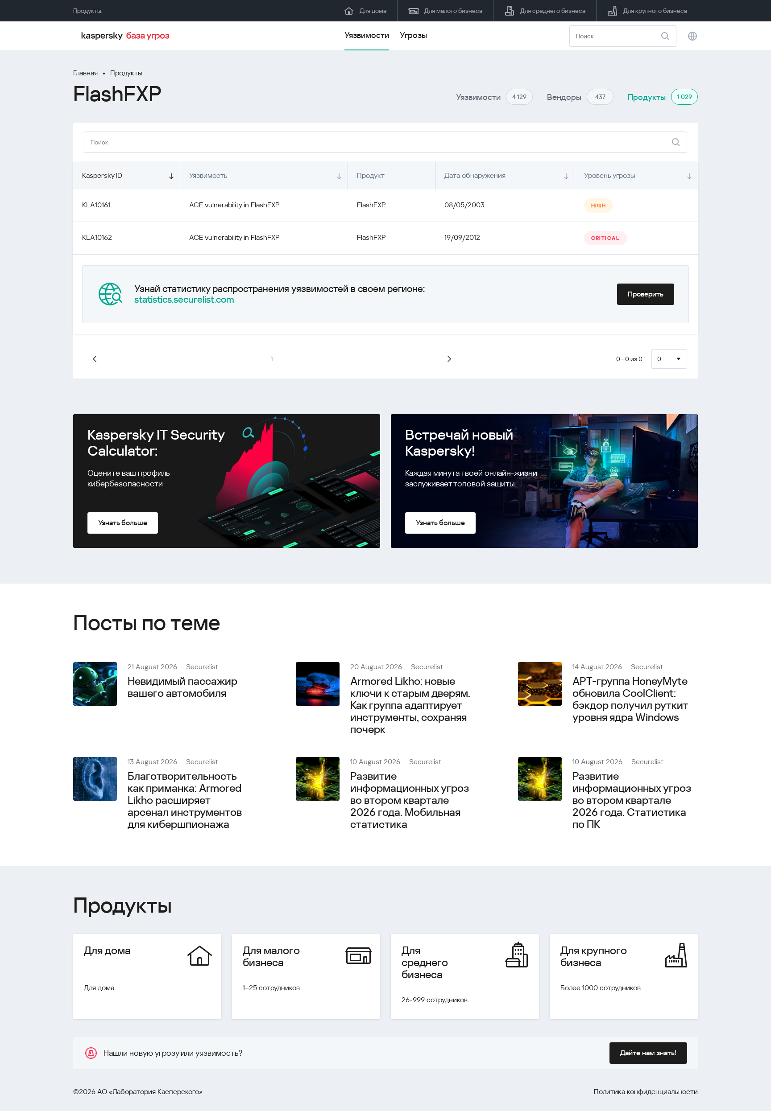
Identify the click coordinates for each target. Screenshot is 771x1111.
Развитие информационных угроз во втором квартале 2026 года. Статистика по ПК (631, 800)
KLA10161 (96, 205)
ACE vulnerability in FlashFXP (234, 205)
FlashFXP (371, 205)
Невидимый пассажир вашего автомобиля (182, 687)
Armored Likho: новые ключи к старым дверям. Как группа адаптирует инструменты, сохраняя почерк (410, 705)
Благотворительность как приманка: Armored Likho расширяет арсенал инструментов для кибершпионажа (185, 800)
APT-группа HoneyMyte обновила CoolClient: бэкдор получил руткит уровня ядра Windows (630, 699)
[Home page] (126, 36)
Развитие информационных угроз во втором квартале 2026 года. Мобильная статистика (409, 800)
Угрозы (413, 35)
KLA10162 (97, 237)
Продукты (126, 73)
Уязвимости (366, 35)
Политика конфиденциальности (646, 1091)
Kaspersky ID (102, 175)
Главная (85, 73)
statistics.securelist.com (184, 299)
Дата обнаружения (475, 175)
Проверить (645, 294)
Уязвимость (208, 175)
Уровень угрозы (609, 175)
